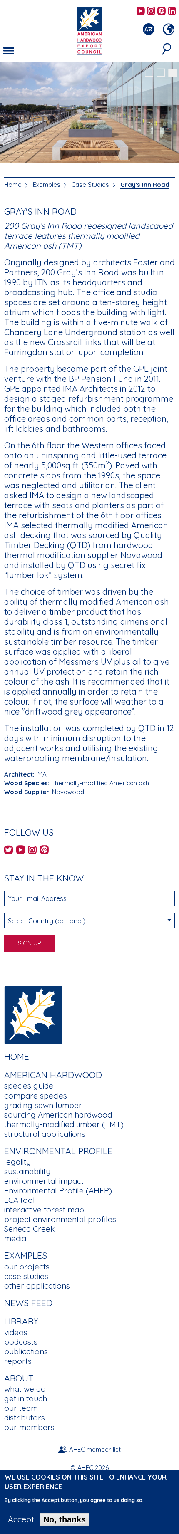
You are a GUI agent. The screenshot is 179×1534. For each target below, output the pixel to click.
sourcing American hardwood (58, 1115)
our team (21, 1408)
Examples (46, 184)
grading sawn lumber (43, 1105)
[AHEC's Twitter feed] (8, 850)
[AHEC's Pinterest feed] (161, 11)
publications (26, 1351)
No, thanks (64, 1519)
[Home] (33, 1014)
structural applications (44, 1134)
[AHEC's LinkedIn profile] (172, 11)
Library (21, 1321)
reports (18, 1361)
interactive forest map (44, 1210)
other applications (37, 1286)
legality (17, 1162)
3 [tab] (172, 73)
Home (13, 184)
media (15, 1238)
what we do (25, 1389)
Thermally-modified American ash (100, 783)
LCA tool (19, 1200)
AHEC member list (95, 1449)
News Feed (28, 1302)
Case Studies (90, 184)
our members (29, 1427)
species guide (28, 1086)
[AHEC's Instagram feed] (151, 11)
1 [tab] (149, 73)
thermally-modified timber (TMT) (64, 1124)
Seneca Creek (29, 1229)
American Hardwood (53, 1074)
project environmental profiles (60, 1219)
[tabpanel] (89, 113)
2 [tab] (160, 73)
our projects (27, 1267)
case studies (26, 1276)
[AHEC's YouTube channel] (141, 11)
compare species (35, 1096)
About (19, 1378)
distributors (24, 1418)
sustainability (27, 1171)
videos (15, 1332)
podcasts (20, 1342)
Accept (21, 1519)
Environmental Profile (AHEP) (58, 1190)
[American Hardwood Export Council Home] (89, 30)
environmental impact (44, 1181)
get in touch (25, 1398)
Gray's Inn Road (144, 184)
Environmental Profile (58, 1151)
